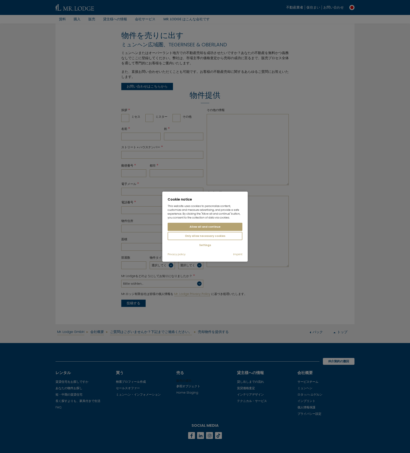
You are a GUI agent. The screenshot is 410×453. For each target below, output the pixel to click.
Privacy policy (177, 254)
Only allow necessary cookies (205, 236)
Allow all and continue (205, 227)
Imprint (237, 254)
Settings (205, 245)
